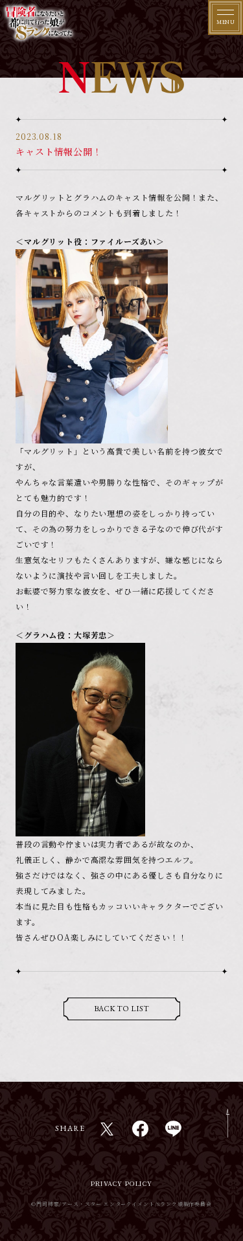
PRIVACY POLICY (121, 1183)
